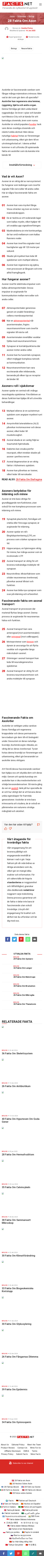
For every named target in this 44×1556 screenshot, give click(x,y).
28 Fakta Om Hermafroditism (18, 1154)
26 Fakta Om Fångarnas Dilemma (20, 1356)
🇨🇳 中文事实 (31, 1545)
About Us (5, 1445)
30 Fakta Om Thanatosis (24, 1004)
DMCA (26, 1451)
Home (12, 16)
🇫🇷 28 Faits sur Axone (31, 1487)
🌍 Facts (10, 1501)
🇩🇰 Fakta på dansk (12, 1510)
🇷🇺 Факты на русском (21, 1535)
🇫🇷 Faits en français (9, 1504)
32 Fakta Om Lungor (22, 968)
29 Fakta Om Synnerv (23, 959)
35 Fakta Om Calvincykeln (16, 1187)
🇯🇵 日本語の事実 (10, 1523)
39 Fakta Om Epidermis (14, 1389)
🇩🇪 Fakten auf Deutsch (26, 1501)
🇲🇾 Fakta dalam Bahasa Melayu (20, 1526)
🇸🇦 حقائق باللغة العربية (30, 1513)
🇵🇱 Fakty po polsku (11, 1532)
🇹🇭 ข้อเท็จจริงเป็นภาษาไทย (20, 1538)
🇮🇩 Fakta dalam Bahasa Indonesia (20, 1519)
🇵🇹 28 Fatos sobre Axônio (21, 1493)
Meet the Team (34, 1445)
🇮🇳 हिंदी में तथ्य (33, 1516)
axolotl (14, 788)
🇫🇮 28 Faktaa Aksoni (10, 1487)
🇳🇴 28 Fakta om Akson (31, 1490)
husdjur (32, 124)
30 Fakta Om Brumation (24, 986)
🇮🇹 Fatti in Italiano (8, 1507)
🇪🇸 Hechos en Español (30, 1504)
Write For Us (35, 1448)
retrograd (16, 636)
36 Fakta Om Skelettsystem (17, 1053)
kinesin (30, 641)
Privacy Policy (7, 1454)
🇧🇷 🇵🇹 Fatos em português (30, 1507)
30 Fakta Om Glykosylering (16, 1324)
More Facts (36, 1454)
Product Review (8, 1448)
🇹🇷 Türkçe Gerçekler (14, 1545)
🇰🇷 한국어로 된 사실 (29, 1523)
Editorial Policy (18, 1445)
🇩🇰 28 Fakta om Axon (21, 1480)
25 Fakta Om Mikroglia (23, 995)
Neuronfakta (26, 48)
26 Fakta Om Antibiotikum (16, 1086)
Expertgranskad (15, 37)
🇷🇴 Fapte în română (30, 1532)
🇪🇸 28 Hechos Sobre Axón (21, 1483)
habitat (14, 136)
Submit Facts (22, 1454)
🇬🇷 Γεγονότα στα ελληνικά (14, 1516)
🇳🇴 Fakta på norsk (30, 1510)
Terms (34, 1451)
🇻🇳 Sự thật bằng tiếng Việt (20, 1542)
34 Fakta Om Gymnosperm (16, 1422)
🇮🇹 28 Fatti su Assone (9, 1490)
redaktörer (28, 890)
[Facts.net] (17, 4)
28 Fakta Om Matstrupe (24, 977)
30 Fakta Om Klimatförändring (18, 1255)
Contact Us (22, 1448)
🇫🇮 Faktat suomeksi (10, 1513)
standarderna (14, 882)
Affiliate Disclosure (12, 1451)
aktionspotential (22, 320)
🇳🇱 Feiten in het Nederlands (21, 1529)
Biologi (31, 16)
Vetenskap (21, 16)
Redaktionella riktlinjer (28, 38)
